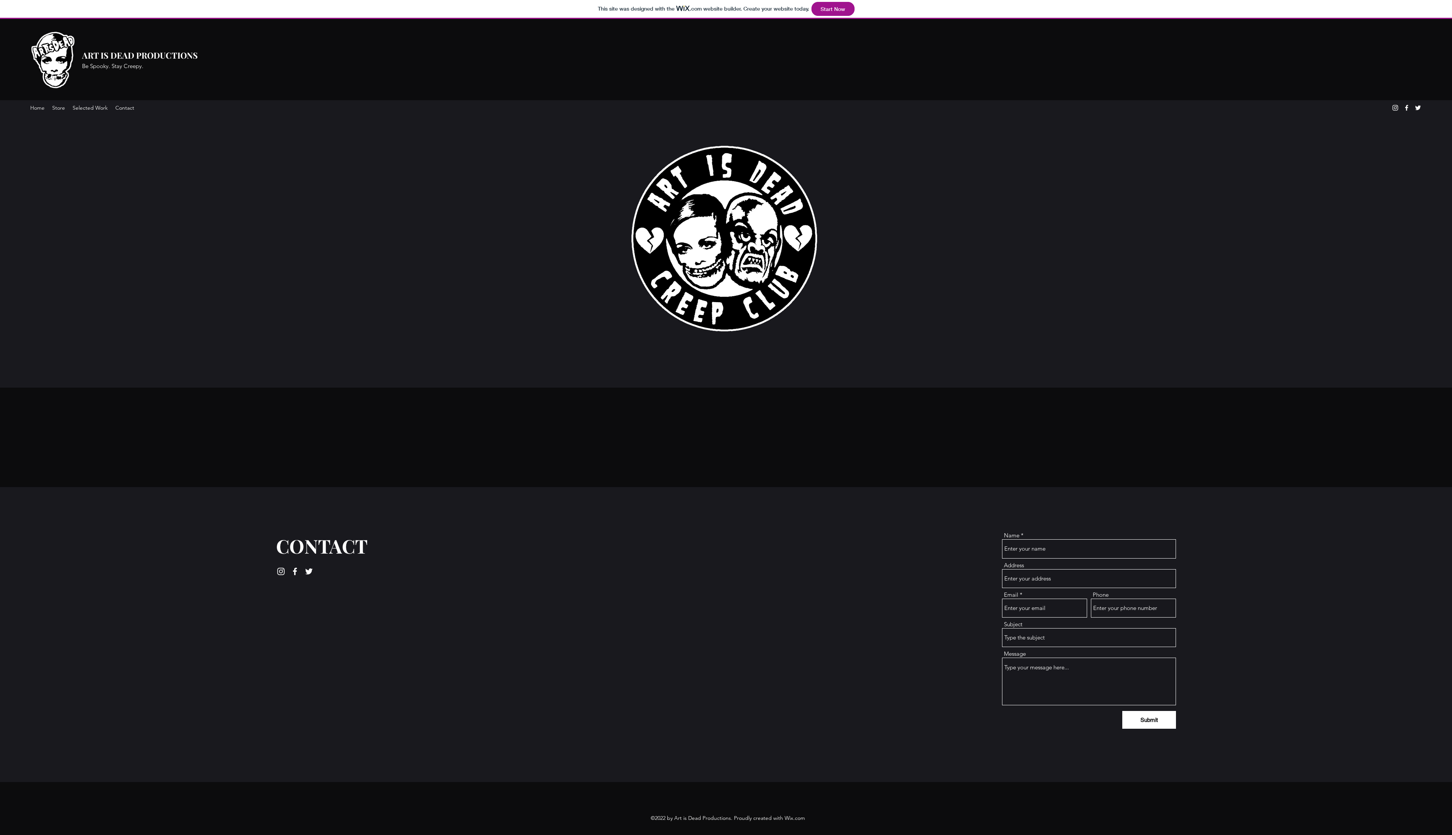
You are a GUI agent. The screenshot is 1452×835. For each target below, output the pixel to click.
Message (1015, 654)
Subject (1013, 624)
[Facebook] (1406, 108)
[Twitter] (1418, 108)
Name (1011, 535)
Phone (1101, 595)
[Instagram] (1395, 108)
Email (1011, 595)
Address (1014, 565)
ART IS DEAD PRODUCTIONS (140, 55)
